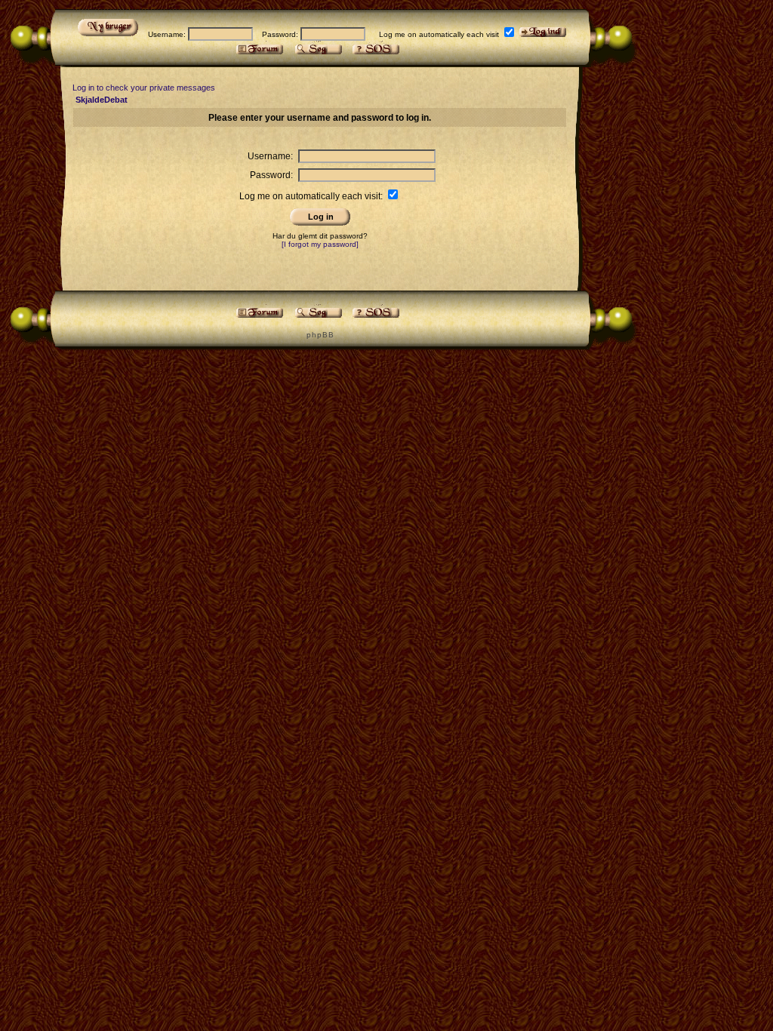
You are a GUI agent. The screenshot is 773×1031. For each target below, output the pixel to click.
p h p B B (319, 335)
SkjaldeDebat (101, 99)
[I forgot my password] (320, 244)
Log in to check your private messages (143, 87)
